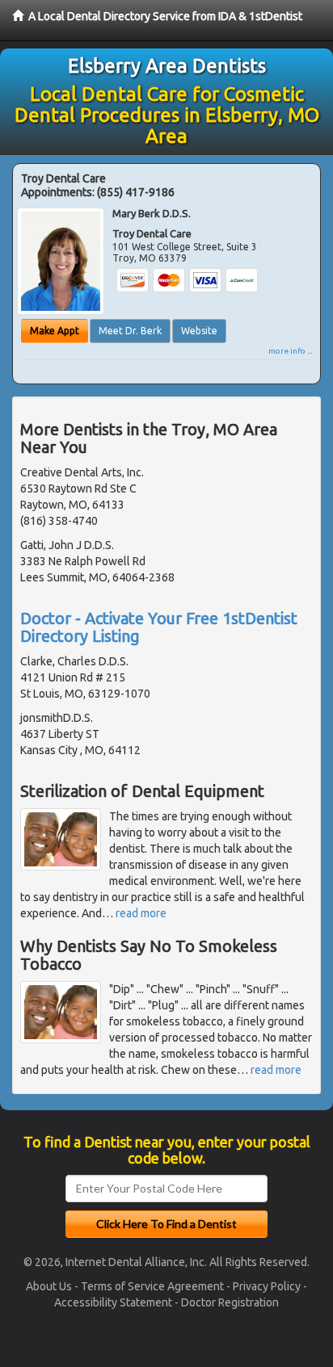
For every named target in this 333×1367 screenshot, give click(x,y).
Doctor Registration (230, 1302)
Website (199, 330)
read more (141, 913)
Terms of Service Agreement (152, 1286)
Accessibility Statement (113, 1302)
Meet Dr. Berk (130, 330)
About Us (49, 1286)
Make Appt (54, 330)
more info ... (290, 350)
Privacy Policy (267, 1286)
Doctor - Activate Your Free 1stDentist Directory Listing (158, 627)
